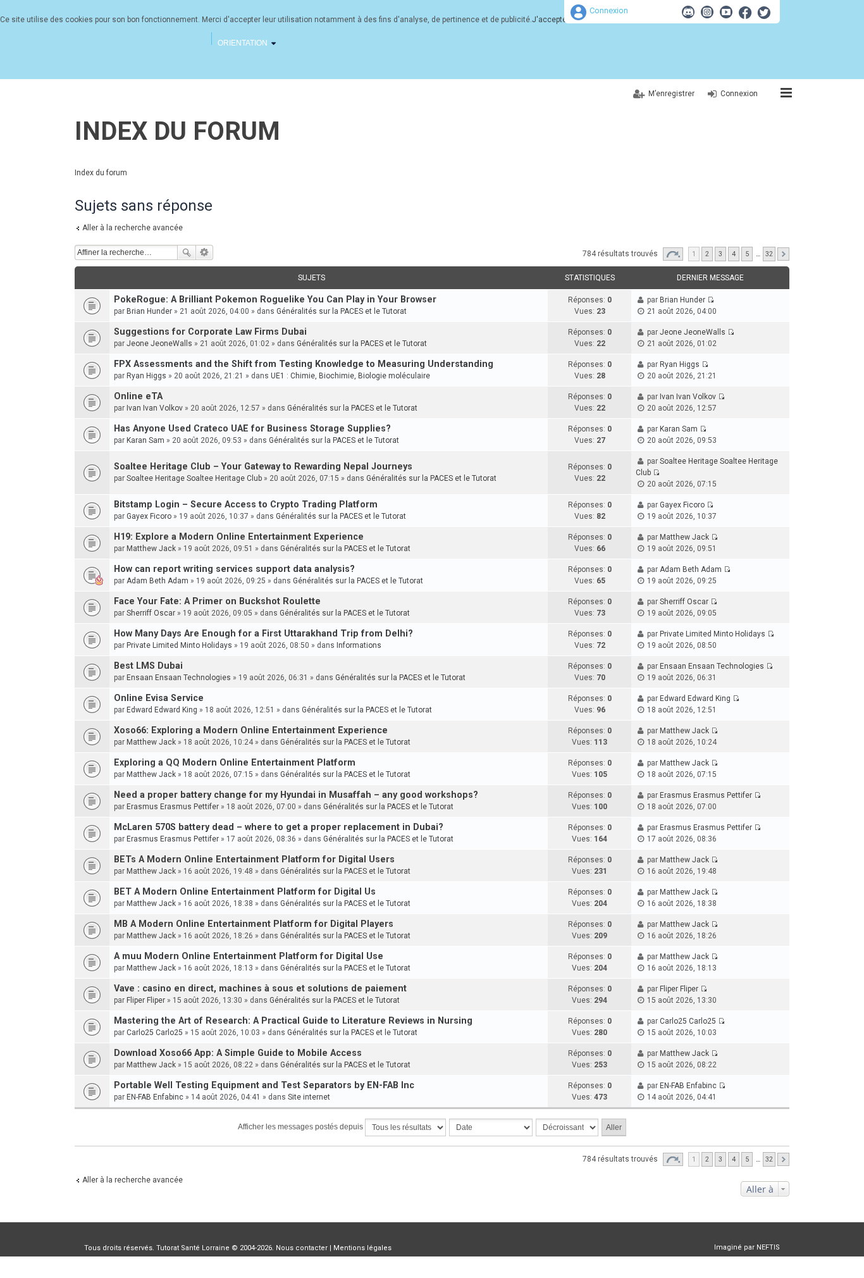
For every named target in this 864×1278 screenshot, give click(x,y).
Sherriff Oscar (151, 613)
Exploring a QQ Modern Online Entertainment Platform (234, 762)
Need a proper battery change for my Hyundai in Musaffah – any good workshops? (296, 795)
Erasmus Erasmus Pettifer (173, 806)
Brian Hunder (149, 311)
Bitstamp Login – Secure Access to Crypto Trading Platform (246, 504)
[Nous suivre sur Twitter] (764, 12)
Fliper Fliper (146, 1000)
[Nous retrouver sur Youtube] (726, 12)
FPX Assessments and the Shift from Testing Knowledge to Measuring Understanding (303, 364)
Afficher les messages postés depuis (301, 1126)
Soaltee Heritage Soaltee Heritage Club (194, 478)
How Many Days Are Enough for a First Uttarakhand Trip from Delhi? (263, 633)
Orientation (243, 43)
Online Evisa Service (159, 698)
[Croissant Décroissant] (568, 1127)
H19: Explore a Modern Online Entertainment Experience (239, 536)
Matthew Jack (151, 548)
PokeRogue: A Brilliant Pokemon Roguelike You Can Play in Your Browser (275, 299)
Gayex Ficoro (149, 516)
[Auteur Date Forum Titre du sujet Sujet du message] (491, 1127)
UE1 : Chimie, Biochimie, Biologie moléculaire (350, 375)
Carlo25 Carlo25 (155, 1032)
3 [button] (720, 254)
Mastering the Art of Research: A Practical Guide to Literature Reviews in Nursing (293, 1020)
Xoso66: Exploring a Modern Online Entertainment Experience (251, 730)
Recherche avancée (204, 252)
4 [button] (734, 254)
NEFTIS (768, 1247)
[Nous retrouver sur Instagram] (707, 12)
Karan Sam (145, 440)
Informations (358, 645)
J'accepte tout (557, 19)
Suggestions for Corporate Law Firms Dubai (210, 331)
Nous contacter (302, 1248)
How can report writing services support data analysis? (234, 569)
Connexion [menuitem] (739, 93)
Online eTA (138, 396)
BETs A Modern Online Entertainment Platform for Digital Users (254, 859)
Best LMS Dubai (148, 666)
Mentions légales (362, 1248)
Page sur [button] (673, 254)
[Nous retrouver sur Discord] (688, 12)
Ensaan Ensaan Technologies (179, 677)
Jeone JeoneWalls (159, 343)
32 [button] (769, 254)
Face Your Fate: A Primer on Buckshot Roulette (217, 601)
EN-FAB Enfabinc (155, 1097)
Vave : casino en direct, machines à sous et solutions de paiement (260, 988)
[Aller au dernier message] (710, 299)
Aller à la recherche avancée (132, 227)
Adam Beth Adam (157, 580)
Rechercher (186, 252)
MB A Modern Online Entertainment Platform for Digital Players (253, 924)
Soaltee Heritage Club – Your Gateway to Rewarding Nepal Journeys (263, 466)
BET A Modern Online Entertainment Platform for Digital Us (245, 891)
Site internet (309, 1097)
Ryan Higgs (146, 375)
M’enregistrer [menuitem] (671, 93)
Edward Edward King (162, 709)
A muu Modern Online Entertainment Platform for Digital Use (248, 956)
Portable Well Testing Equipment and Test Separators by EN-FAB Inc (264, 1085)
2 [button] (707, 254)
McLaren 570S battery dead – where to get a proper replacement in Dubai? (278, 827)
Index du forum (177, 131)
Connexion (608, 10)
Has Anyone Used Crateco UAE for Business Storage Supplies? (252, 428)
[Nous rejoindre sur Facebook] (745, 12)
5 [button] (747, 254)
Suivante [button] (783, 254)
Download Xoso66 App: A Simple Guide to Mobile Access (238, 1053)
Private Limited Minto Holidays (179, 645)
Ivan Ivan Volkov (155, 408)
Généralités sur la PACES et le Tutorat (341, 311)
